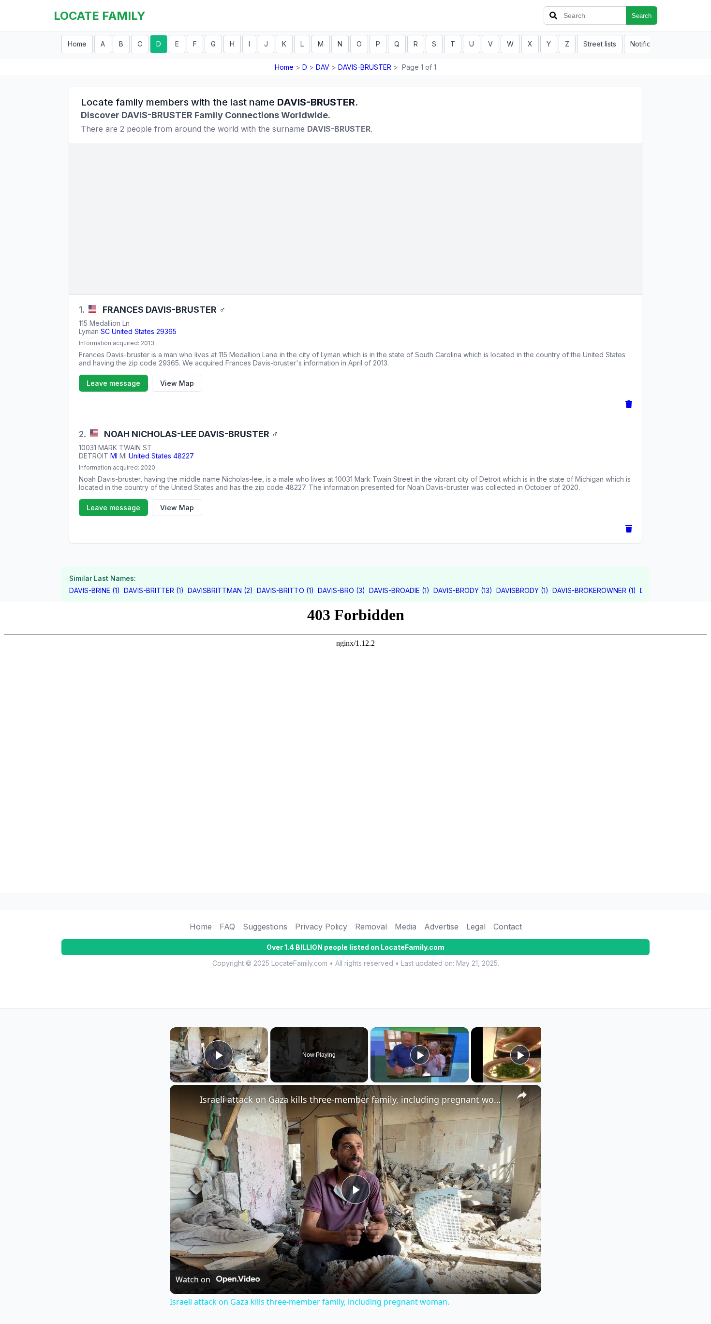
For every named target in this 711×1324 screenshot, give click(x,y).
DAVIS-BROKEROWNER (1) (594, 590)
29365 (166, 331)
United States (133, 331)
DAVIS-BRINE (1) (94, 590)
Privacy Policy (321, 926)
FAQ (227, 926)
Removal (371, 926)
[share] (522, 1095)
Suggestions (265, 926)
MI (114, 456)
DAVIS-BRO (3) (341, 590)
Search (642, 15)
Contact (507, 926)
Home (77, 44)
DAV (322, 67)
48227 (183, 456)
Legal (476, 926)
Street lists (599, 44)
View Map (177, 383)
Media (405, 926)
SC (105, 331)
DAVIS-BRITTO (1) (285, 590)
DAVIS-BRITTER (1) (154, 590)
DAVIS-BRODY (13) (462, 590)
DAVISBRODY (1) (522, 590)
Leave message (113, 383)
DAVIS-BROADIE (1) (399, 590)
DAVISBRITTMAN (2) (220, 590)
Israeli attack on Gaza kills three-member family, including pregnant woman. (354, 1099)
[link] (185, 1100)
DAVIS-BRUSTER (364, 67)
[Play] (420, 1055)
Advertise (441, 926)
